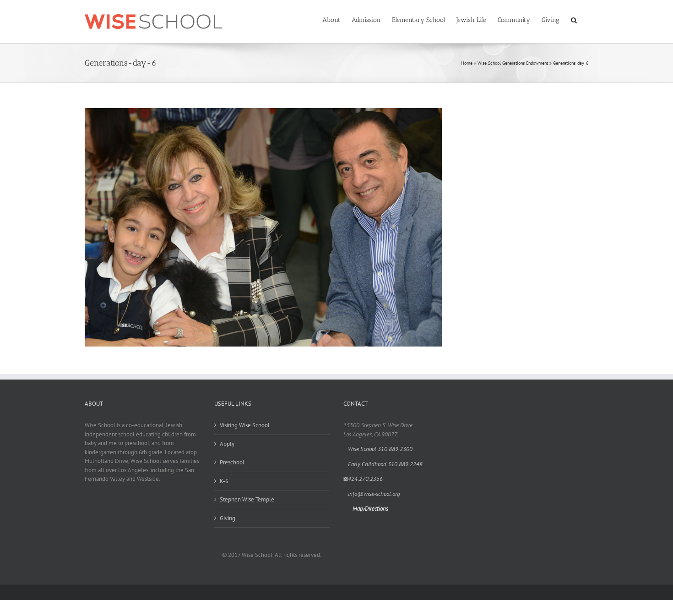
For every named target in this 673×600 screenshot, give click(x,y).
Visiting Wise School (245, 425)
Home (466, 63)
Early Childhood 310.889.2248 (385, 464)
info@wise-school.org (374, 494)
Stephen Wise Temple (247, 499)
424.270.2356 (365, 479)
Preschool (232, 462)
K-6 (224, 481)
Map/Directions (370, 508)
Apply (227, 444)
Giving (227, 518)
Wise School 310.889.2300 (380, 449)
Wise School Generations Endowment (513, 63)
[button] (574, 19)
